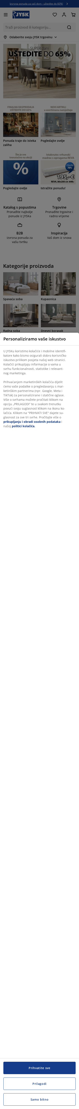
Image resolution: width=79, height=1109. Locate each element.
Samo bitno (40, 1099)
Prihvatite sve (39, 1068)
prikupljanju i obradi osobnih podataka (31, 422)
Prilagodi (39, 1084)
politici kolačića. (23, 426)
